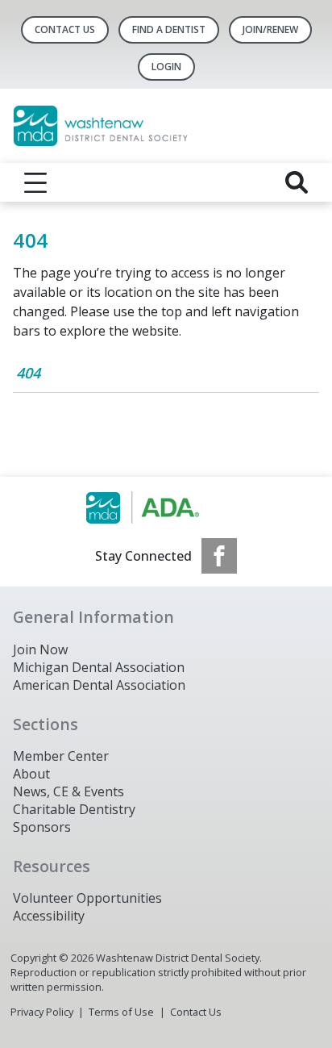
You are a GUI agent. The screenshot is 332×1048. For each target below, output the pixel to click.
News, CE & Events (68, 791)
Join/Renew (270, 29)
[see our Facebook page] (219, 556)
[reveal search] (296, 182)
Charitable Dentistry (74, 809)
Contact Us (65, 29)
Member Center (61, 756)
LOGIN (166, 66)
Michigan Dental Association (99, 667)
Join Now (40, 649)
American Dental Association (99, 685)
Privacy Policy (41, 1011)
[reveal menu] (35, 182)
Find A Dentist (168, 29)
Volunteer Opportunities (87, 898)
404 (28, 372)
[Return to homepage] (166, 126)
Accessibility (49, 916)
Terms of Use (121, 1011)
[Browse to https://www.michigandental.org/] (166, 507)
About (31, 774)
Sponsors (42, 827)
